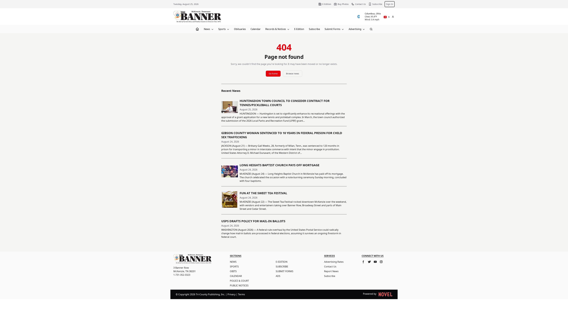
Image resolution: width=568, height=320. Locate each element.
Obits (233, 271)
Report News (331, 271)
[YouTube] (375, 262)
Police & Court (239, 280)
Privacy (231, 294)
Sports (222, 29)
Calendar (256, 29)
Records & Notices (276, 29)
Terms (241, 294)
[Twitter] (369, 262)
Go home (273, 73)
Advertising (355, 29)
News (207, 29)
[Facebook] (363, 262)
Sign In (389, 4)
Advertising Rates (334, 261)
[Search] (371, 29)
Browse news (292, 73)
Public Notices (239, 285)
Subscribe (377, 4)
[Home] (197, 29)
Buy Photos (343, 4)
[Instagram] (381, 262)
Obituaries (240, 29)
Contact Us (360, 4)
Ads (278, 276)
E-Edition (326, 4)
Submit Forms (333, 29)
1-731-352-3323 (181, 274)
